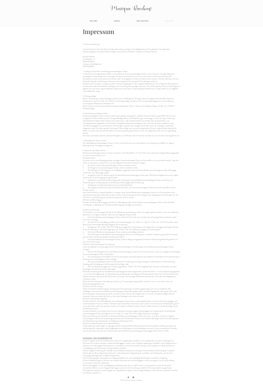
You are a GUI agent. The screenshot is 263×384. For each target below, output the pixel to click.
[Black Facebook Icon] (128, 377)
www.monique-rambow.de (91, 363)
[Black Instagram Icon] (133, 377)
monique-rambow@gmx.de (92, 64)
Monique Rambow (131, 9)
